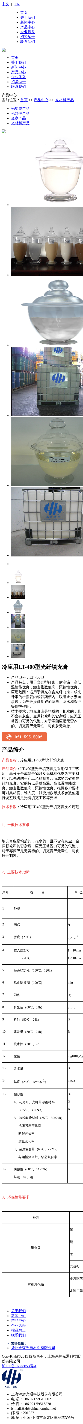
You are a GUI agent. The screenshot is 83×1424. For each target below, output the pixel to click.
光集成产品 (20, 108)
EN (17, 4)
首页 (24, 13)
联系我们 (27, 42)
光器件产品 (20, 113)
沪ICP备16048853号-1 (19, 1366)
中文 (5, 4)
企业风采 (27, 32)
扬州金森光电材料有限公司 (33, 1348)
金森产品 (18, 118)
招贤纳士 (27, 37)
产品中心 (27, 27)
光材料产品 (64, 100)
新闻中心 (27, 22)
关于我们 (27, 17)
